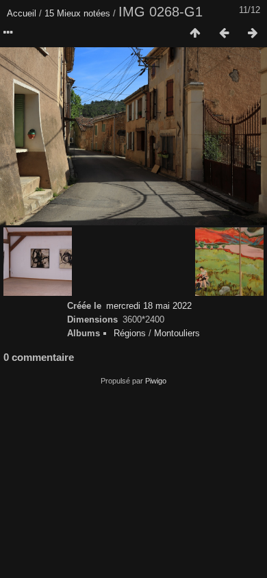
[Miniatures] (195, 33)
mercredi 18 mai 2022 (149, 306)
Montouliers (177, 333)
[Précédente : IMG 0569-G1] (223, 33)
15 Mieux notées (77, 13)
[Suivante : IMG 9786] (252, 33)
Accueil (21, 13)
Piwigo (155, 381)
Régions (130, 333)
